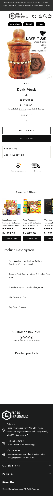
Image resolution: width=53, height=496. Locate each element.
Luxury (40, 24)
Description (12, 149)
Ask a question (14, 155)
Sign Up (8, 482)
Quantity (26, 115)
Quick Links (11, 465)
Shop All (28, 24)
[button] (26, 99)
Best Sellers (15, 24)
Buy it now (26, 139)
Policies (8, 473)
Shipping (22, 109)
